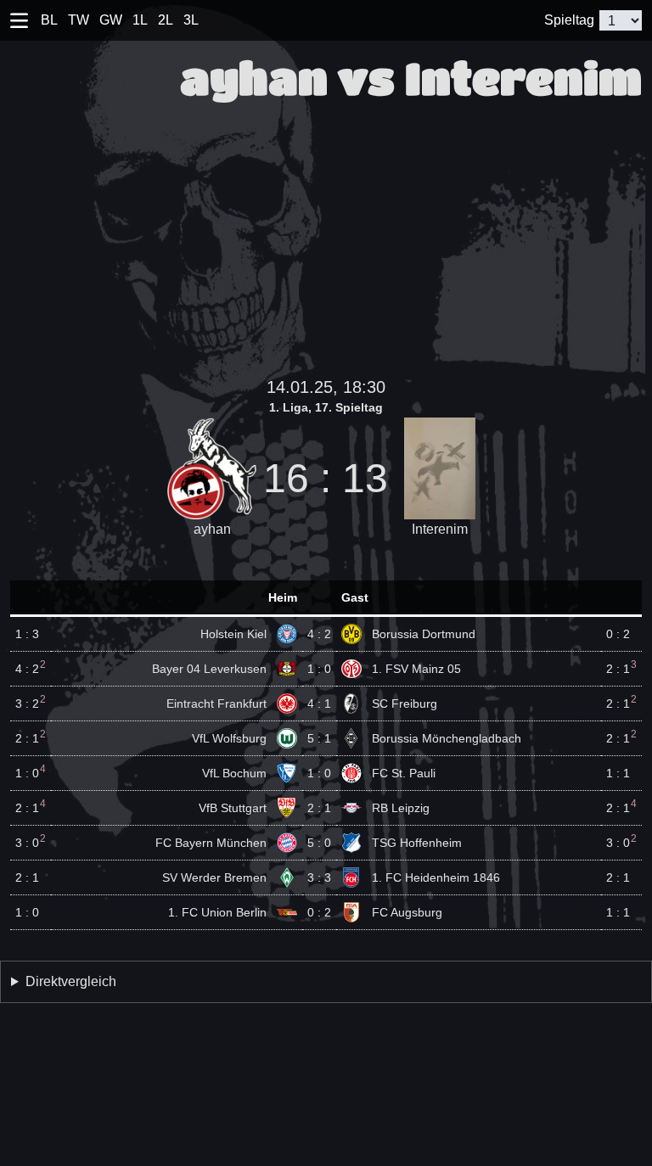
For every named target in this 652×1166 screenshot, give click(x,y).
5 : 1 (319, 738)
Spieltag (569, 20)
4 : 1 (319, 703)
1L (140, 20)
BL (49, 20)
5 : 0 (319, 842)
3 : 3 (319, 877)
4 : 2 (319, 634)
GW (110, 20)
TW (78, 20)
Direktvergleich (70, 981)
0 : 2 (319, 912)
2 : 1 (319, 808)
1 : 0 (319, 668)
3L (191, 20)
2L (165, 20)
